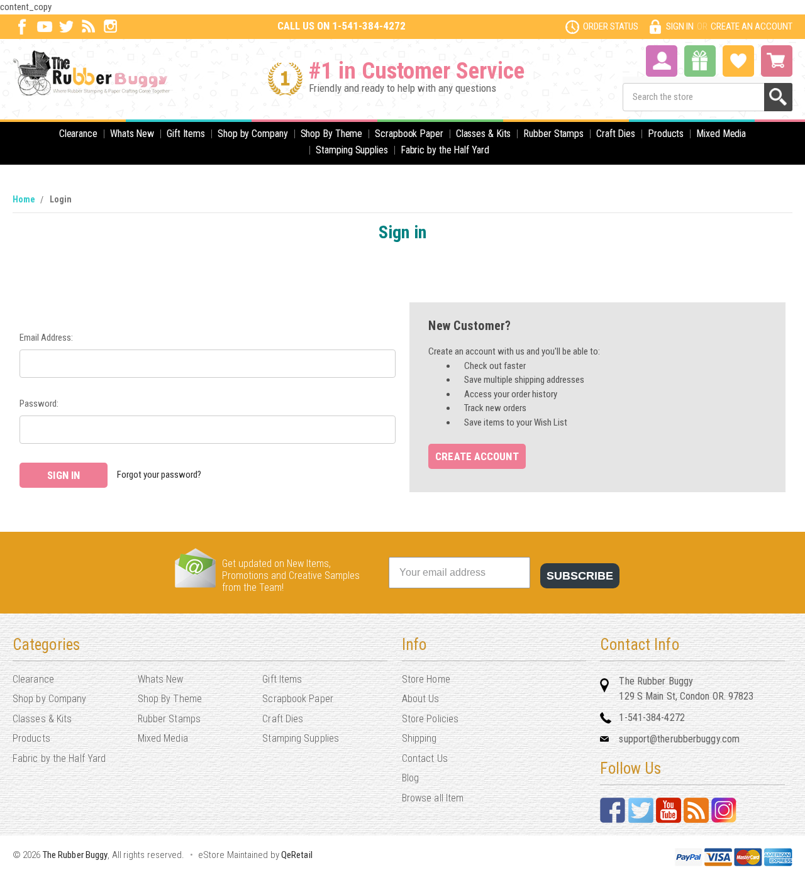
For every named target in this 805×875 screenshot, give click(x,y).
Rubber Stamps (553, 134)
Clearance (78, 134)
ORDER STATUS (610, 26)
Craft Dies (615, 134)
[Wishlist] (738, 59)
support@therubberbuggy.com (679, 739)
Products (666, 134)
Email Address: (46, 337)
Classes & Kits (483, 134)
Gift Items (186, 134)
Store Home (426, 679)
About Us (421, 699)
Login (61, 199)
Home (24, 199)
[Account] (661, 59)
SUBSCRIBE (580, 576)
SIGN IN (680, 26)
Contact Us (425, 758)
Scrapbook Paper (409, 134)
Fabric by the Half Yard (445, 150)
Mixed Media (721, 134)
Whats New (132, 134)
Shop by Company (253, 134)
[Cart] (776, 61)
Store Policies (430, 719)
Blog (410, 778)
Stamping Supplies (351, 150)
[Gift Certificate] (700, 61)
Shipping (419, 738)
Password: (38, 403)
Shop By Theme (332, 134)
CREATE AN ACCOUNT (751, 26)
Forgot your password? (159, 474)
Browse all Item (433, 798)
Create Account (476, 456)
